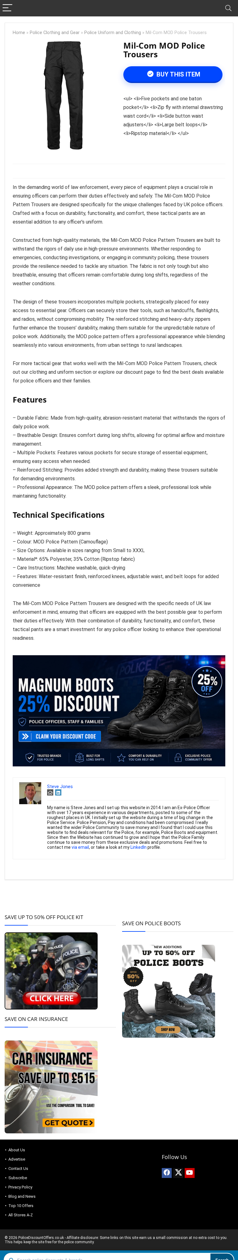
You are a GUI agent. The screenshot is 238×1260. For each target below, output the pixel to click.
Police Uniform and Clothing (112, 32)
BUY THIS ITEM (177, 74)
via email (80, 847)
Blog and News (22, 1196)
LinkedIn (138, 847)
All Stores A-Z (20, 1215)
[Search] (228, 8)
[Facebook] (167, 1173)
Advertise (16, 1159)
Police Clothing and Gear (55, 32)
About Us (16, 1150)
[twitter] (178, 1173)
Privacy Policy (20, 1187)
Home (19, 32)
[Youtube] (190, 1173)
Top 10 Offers (20, 1205)
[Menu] (7, 8)
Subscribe (17, 1177)
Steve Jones (60, 786)
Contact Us (18, 1168)
